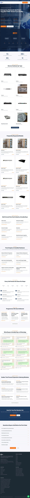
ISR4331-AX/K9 (3, 168)
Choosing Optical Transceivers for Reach (5, 482)
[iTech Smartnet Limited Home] (2, 2)
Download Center (3, 488)
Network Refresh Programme (19, 468)
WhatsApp (28, 0)
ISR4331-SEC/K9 (18, 150)
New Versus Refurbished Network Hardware (6, 479)
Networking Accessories (18, 462)
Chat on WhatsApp (13, 415)
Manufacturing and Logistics (4, 474)
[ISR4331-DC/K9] (8, 179)
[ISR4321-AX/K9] (8, 197)
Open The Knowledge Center (15, 402)
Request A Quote (25, 2)
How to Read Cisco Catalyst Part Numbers (5, 480)
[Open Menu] (28, 2)
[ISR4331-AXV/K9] (22, 161)
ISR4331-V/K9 (18, 186)
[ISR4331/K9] (8, 143)
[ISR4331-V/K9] (22, 179)
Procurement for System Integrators (20, 475)
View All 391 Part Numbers (15, 127)
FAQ (1, 493)
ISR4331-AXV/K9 (18, 168)
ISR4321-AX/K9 (3, 204)
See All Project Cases (15, 323)
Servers (16, 460)
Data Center (2, 468)
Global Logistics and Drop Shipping (20, 474)
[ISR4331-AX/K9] (8, 161)
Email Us (18, 415)
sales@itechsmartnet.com (24, 0)
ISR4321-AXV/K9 (18, 204)
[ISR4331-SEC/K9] (22, 143)
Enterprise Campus (3, 469)
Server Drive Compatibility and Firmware (5, 486)
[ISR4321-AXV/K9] (22, 197)
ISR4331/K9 (2, 150)
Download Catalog (17, 26)
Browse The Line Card (10, 26)
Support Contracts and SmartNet (19, 473)
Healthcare (2, 473)
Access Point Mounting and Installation (5, 487)
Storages (17, 461)
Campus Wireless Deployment (19, 469)
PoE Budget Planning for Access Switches (5, 481)
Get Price (13, 154)
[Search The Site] (21, 2)
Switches (17, 456)
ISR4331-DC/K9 (3, 186)
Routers (17, 455)
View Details (2, 154)
